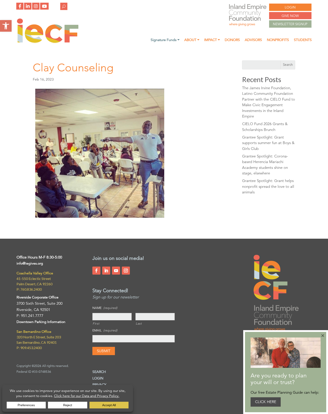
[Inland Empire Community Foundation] (48, 42)
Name (104, 308)
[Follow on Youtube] (116, 271)
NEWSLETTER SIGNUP (290, 24)
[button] (6, 26)
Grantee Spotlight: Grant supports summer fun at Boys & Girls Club (268, 143)
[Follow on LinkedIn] (106, 271)
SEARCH (99, 372)
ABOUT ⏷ (191, 40)
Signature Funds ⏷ (165, 40)
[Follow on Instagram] (126, 271)
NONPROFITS (278, 40)
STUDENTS (303, 40)
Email (104, 330)
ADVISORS (253, 40)
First (96, 323)
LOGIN (290, 7)
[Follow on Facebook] (96, 271)
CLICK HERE (265, 402)
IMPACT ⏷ (212, 40)
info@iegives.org (30, 263)
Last (139, 323)
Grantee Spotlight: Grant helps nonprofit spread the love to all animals (268, 186)
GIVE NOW (290, 16)
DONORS (232, 40)
